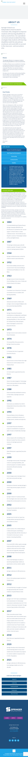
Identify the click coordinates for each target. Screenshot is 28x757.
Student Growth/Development (14, 150)
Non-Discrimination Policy (16, 755)
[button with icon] (10, 740)
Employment (14, 690)
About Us (14, 679)
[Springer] (9, 2)
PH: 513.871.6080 (14, 730)
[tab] (14, 150)
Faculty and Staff (14, 686)
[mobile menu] (24, 3)
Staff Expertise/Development (14, 153)
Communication (14, 159)
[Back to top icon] (14, 750)
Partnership (14, 156)
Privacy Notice (6, 755)
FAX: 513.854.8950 (14, 731)
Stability (14, 162)
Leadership (14, 682)
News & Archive (14, 693)
